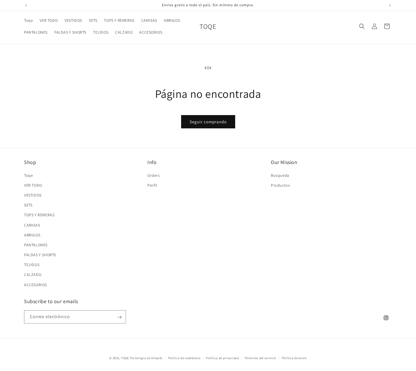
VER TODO (33, 184)
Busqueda (280, 175)
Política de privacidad (222, 358)
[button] (362, 26)
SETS (28, 205)
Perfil (152, 184)
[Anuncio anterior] (26, 5)
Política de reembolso (184, 358)
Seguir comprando (208, 121)
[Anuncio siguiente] (390, 5)
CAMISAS (32, 224)
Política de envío (294, 358)
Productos (280, 184)
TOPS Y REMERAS (39, 214)
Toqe (28, 175)
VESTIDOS (33, 194)
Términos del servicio (260, 358)
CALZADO (32, 274)
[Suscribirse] (119, 317)
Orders (153, 175)
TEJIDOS (31, 264)
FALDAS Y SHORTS (40, 254)
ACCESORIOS (35, 284)
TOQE (125, 358)
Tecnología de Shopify (146, 358)
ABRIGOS (32, 234)
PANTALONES (36, 244)
